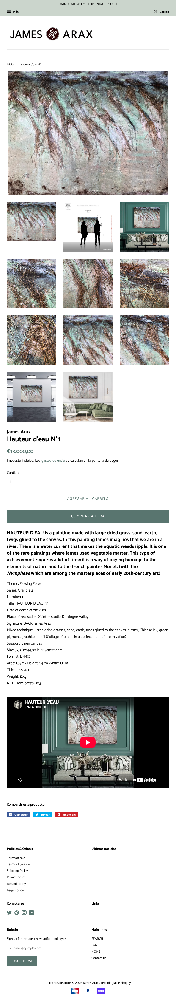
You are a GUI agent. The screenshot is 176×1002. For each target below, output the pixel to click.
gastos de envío (53, 461)
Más (15, 12)
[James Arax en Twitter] (9, 914)
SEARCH (97, 939)
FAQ (94, 945)
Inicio (10, 64)
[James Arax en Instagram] (24, 914)
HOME (95, 951)
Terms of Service (18, 864)
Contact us (98, 958)
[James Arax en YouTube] (31, 914)
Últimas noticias (103, 849)
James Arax (91, 983)
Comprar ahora (88, 516)
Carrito (164, 12)
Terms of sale (16, 858)
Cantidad (14, 473)
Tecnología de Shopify (115, 983)
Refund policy (16, 884)
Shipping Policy (17, 871)
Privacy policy (16, 877)
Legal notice (15, 890)
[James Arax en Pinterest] (16, 914)
